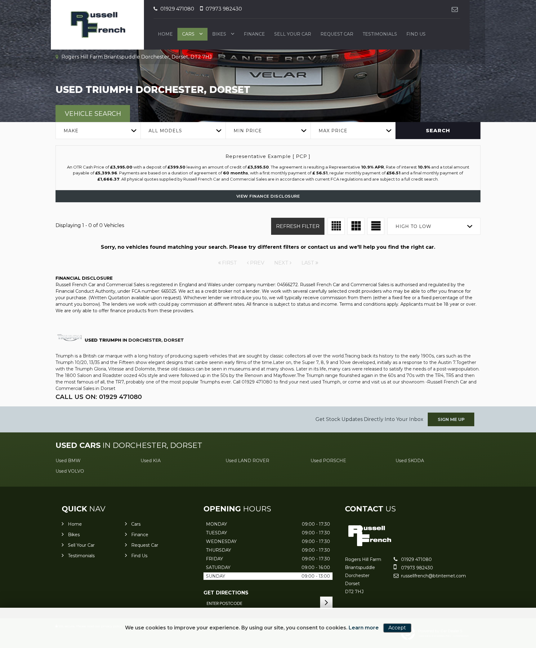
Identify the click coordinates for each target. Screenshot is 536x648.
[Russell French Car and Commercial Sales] (369, 546)
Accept (397, 628)
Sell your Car (292, 34)
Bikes (219, 34)
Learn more (364, 628)
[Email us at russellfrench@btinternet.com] (454, 9)
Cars (188, 34)
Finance (254, 34)
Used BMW (68, 460)
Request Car (336, 34)
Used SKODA (409, 460)
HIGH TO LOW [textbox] (413, 226)
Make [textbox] (71, 131)
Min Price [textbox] (248, 131)
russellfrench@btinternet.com (433, 576)
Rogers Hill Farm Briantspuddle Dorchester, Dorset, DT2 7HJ (136, 57)
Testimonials (380, 34)
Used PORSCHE (328, 460)
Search (438, 131)
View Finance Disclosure (268, 196)
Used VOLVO (70, 471)
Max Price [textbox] (333, 131)
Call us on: (99, 397)
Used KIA (151, 460)
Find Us (416, 34)
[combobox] (98, 130)
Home (165, 34)
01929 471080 (176, 9)
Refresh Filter (297, 226)
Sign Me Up (451, 419)
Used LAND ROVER (247, 460)
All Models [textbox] (165, 131)
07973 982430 (223, 9)
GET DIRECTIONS (225, 593)
